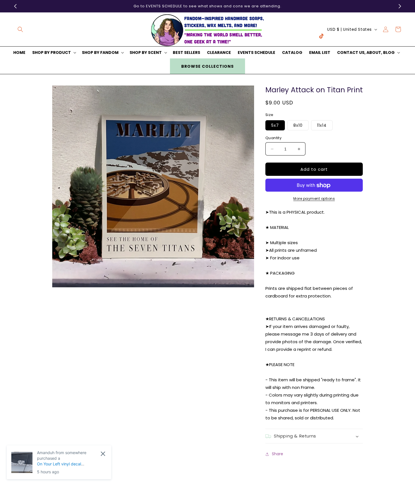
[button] (20, 29)
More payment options (314, 198)
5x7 (275, 125)
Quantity (273, 138)
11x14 (322, 125)
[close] (103, 453)
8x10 (298, 125)
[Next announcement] (400, 6)
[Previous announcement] (15, 6)
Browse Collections (207, 66)
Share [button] (277, 454)
